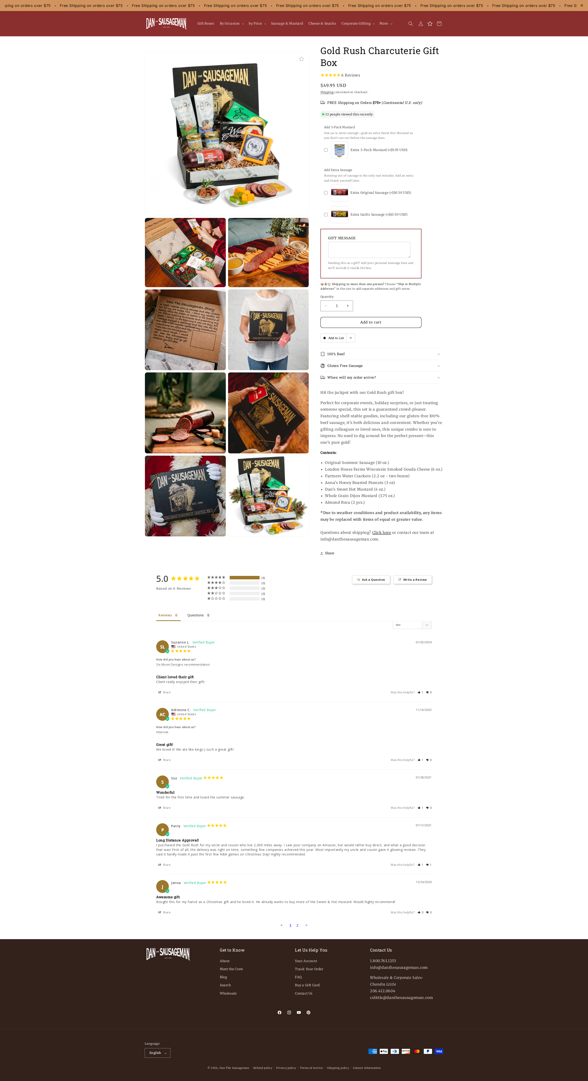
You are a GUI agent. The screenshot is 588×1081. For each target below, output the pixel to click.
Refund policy (262, 1068)
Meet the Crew (231, 969)
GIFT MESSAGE (342, 238)
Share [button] (329, 553)
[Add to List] (301, 59)
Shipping (327, 92)
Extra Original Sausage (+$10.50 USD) (381, 193)
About (225, 961)
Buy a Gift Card (307, 985)
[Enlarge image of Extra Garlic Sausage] (344, 209)
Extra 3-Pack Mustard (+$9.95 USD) (379, 150)
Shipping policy (338, 1068)
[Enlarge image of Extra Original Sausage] (344, 187)
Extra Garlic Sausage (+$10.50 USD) (379, 214)
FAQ (298, 977)
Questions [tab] (195, 615)
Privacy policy (286, 1068)
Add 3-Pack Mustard (339, 127)
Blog (223, 977)
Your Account (306, 961)
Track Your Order (309, 969)
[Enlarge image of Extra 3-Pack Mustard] (344, 144)
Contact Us (304, 993)
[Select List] (350, 338)
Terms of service (311, 1068)
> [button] (306, 925)
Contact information (367, 1068)
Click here (381, 532)
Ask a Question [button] (373, 580)
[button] (231, 23)
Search (225, 985)
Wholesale (228, 993)
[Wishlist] (430, 24)
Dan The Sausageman (234, 1068)
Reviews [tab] (165, 615)
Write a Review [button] (415, 580)
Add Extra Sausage (338, 170)
